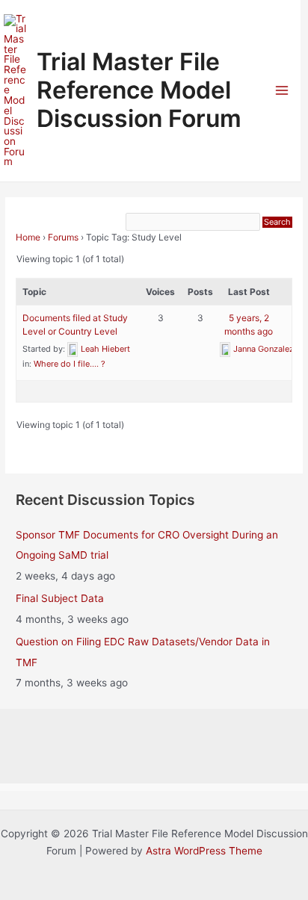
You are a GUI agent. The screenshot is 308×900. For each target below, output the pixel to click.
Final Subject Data (60, 598)
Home (28, 237)
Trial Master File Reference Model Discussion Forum (139, 90)
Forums (63, 237)
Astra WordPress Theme (204, 851)
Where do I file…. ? (69, 364)
